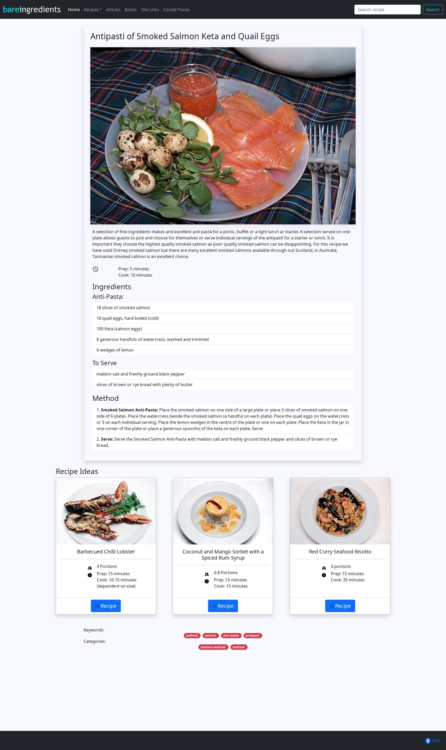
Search (433, 9)
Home (74, 9)
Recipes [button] (91, 9)
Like (435, 740)
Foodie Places (176, 9)
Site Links (150, 9)
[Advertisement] (210, 698)
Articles (113, 9)
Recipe (107, 605)
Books (131, 9)
